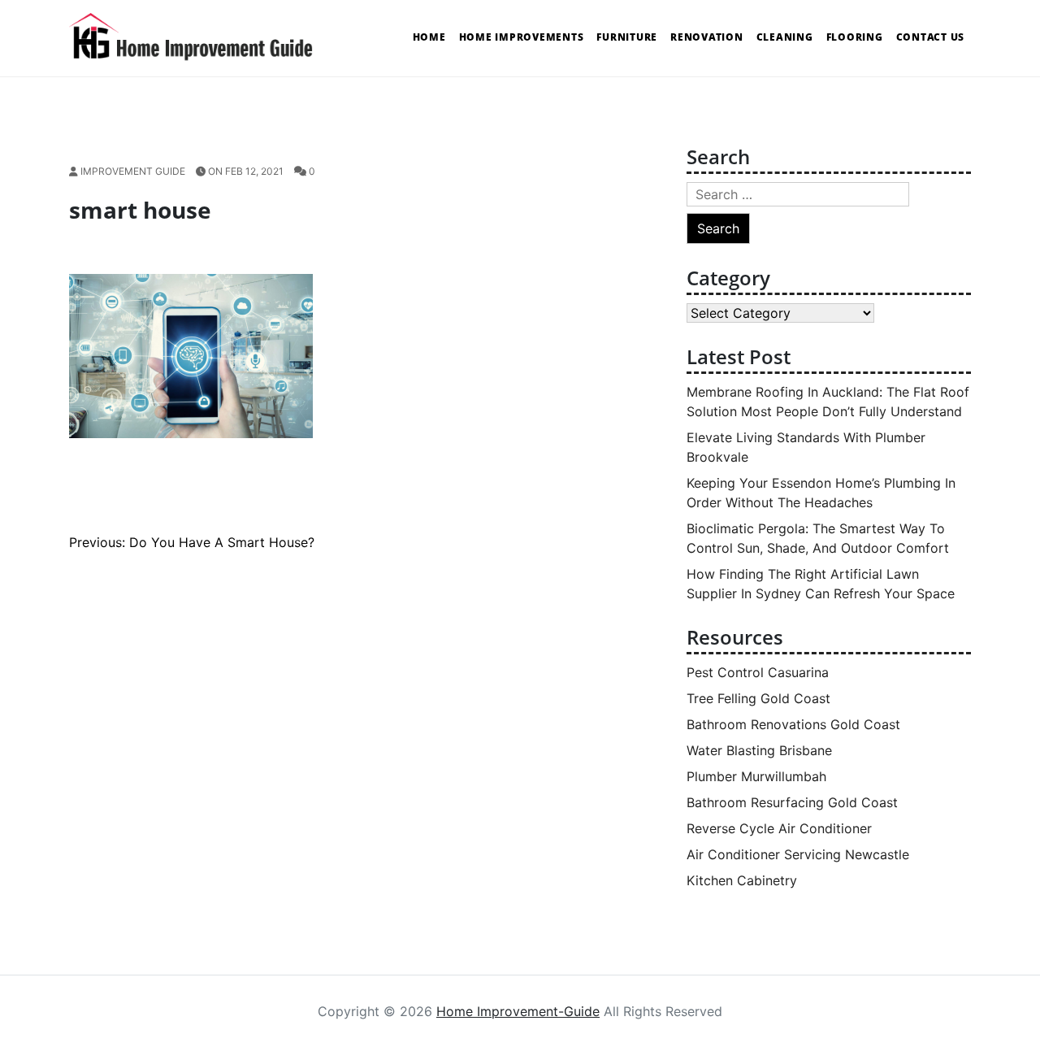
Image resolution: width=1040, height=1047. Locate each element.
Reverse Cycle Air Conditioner (779, 828)
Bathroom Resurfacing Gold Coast (792, 802)
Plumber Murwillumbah (756, 776)
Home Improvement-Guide (518, 1011)
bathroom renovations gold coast (793, 724)
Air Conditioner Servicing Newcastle (798, 854)
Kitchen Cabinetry (742, 880)
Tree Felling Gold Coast (758, 698)
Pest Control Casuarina (758, 672)
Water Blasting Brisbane (759, 750)
